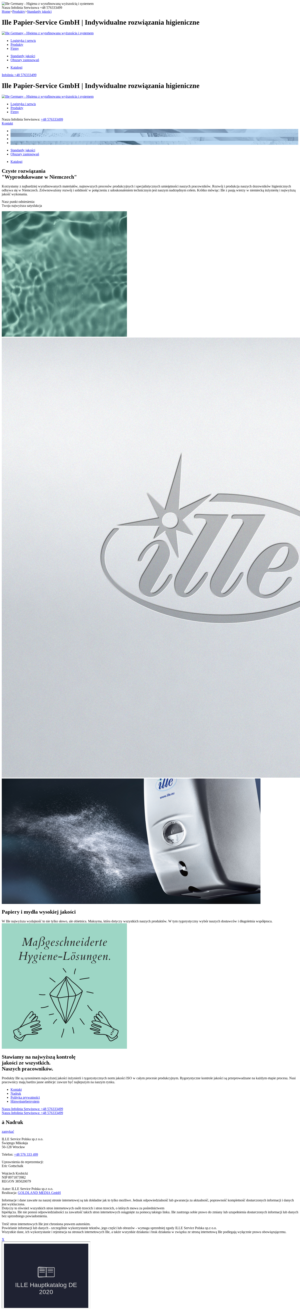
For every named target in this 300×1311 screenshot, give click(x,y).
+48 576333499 (52, 119)
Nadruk (16, 1093)
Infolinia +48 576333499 (19, 75)
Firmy (15, 48)
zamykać (8, 1131)
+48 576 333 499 (26, 1154)
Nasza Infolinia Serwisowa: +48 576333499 (32, 1109)
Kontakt (7, 123)
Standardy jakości (39, 11)
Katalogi (16, 67)
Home (6, 11)
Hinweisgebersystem (25, 1101)
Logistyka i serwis (23, 40)
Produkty (18, 11)
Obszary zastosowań (25, 60)
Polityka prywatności (25, 1097)
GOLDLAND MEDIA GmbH (39, 1193)
